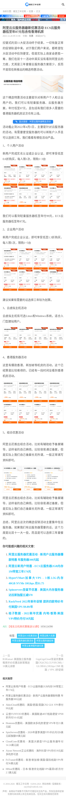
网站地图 (46, 784)
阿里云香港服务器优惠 (32, 646)
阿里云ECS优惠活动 (27, 636)
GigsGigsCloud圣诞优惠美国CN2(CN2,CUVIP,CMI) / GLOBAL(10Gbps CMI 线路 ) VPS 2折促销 (49, 664)
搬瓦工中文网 (33, 4)
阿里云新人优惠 (47, 636)
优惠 (31, 11)
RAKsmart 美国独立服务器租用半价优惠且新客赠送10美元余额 (17, 663)
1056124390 (46, 626)
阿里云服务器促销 (44, 641)
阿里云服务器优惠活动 (22, 641)
